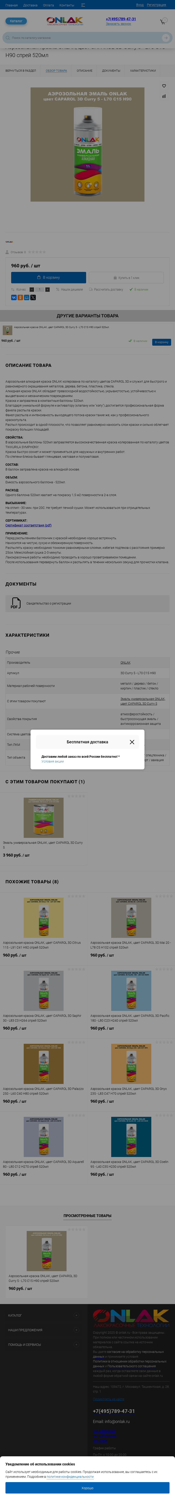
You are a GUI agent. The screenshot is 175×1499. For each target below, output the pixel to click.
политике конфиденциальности (70, 1476)
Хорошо (87, 1488)
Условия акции (52, 761)
